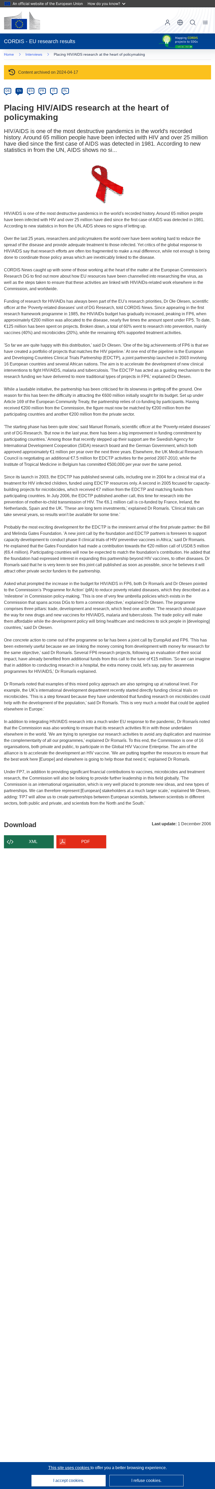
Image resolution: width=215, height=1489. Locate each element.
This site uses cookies (69, 1467)
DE (8, 91)
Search (192, 22)
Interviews (33, 54)
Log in (167, 22)
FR (42, 91)
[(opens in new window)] (22, 20)
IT (53, 91)
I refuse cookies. (146, 1480)
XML (33, 841)
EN (19, 91)
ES (31, 91)
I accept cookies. (68, 1480)
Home (9, 54)
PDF (85, 841)
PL (65, 91)
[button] (180, 22)
